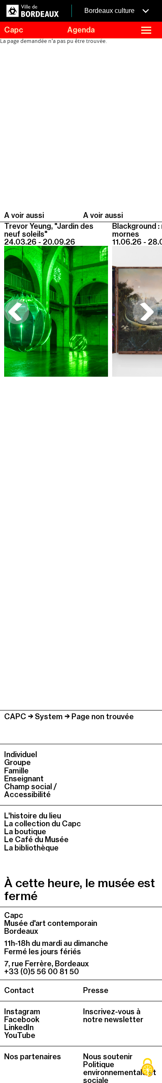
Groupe (17, 762)
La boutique (25, 831)
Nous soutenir (108, 1056)
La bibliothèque (31, 847)
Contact (19, 990)
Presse (95, 990)
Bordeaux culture (110, 10)
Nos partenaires (32, 1056)
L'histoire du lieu (32, 815)
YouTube (19, 1035)
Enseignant (24, 778)
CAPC (15, 716)
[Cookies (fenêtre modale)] (147, 1068)
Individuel (20, 754)
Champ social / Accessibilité (30, 790)
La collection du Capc (42, 823)
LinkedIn (19, 1027)
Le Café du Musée (36, 839)
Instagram (22, 1011)
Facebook (21, 1019)
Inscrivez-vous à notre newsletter (113, 1016)
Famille (16, 770)
